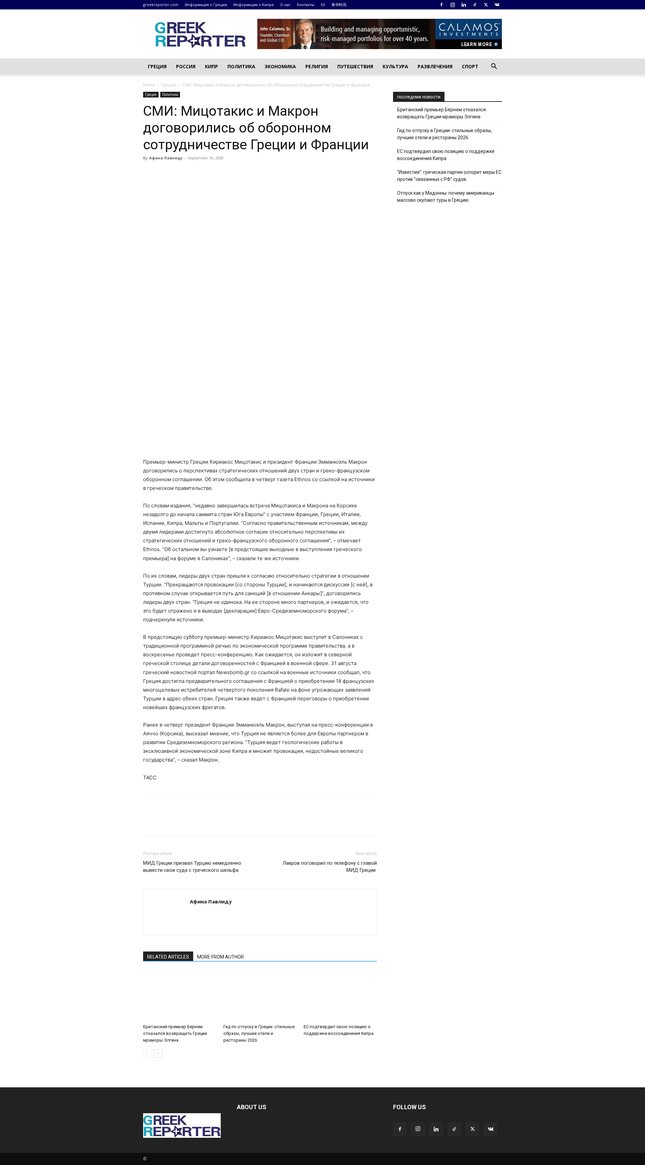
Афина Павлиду (165, 157)
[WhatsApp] (196, 173)
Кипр (211, 66)
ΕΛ (323, 4)
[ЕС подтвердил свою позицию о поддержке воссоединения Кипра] (340, 996)
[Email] (211, 173)
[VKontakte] (497, 4)
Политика (241, 66)
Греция (157, 66)
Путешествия (355, 66)
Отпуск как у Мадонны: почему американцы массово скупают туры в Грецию (445, 196)
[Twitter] (486, 4)
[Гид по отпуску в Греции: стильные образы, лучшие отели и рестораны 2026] (260, 996)
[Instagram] (452, 4)
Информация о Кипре (253, 4)
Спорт (470, 66)
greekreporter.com (160, 4)
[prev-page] (147, 1053)
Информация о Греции (206, 4)
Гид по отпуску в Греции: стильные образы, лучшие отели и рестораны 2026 (259, 1033)
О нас (285, 4)
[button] (494, 67)
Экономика (280, 66)
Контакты (305, 4)
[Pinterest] (180, 173)
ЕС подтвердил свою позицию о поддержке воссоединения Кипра (445, 155)
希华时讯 (339, 4)
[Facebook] (441, 4)
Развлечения (435, 66)
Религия (316, 66)
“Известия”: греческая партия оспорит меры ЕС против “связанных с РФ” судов (449, 175)
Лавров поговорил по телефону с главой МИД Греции (330, 866)
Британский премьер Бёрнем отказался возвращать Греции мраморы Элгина (175, 1033)
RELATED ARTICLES (168, 957)
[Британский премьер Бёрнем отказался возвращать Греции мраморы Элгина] (179, 996)
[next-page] (158, 1053)
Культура (395, 66)
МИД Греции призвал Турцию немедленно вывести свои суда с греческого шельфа (192, 866)
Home (149, 85)
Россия (186, 66)
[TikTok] (475, 4)
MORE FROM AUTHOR (220, 957)
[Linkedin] (464, 4)
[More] (227, 173)
